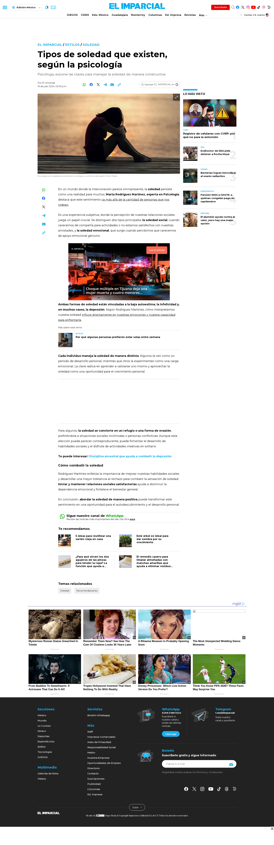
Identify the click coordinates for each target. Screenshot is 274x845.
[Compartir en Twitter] (98, 84)
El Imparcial (50, 45)
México (42, 715)
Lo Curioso (44, 725)
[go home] (49, 813)
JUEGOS (72, 14)
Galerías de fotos (48, 773)
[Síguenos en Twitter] (242, 6)
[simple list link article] (209, 114)
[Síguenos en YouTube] (253, 6)
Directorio (93, 768)
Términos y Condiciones (209, 772)
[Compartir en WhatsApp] (84, 84)
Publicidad (94, 783)
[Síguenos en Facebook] (237, 6)
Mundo (42, 720)
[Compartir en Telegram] (105, 84)
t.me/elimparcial (225, 713)
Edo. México (100, 14)
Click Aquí (170, 734)
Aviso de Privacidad (99, 742)
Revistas (190, 14)
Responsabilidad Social (101, 747)
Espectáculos (46, 741)
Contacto (93, 773)
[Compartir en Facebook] (91, 84)
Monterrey (138, 14)
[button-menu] (5, 7)
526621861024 (171, 713)
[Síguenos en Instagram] (248, 6)
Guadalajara (120, 14)
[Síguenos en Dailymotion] (269, 6)
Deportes (43, 736)
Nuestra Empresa (98, 757)
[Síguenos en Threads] (263, 6)
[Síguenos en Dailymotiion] (234, 789)
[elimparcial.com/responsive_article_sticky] (272, 829)
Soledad (91, 45)
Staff (90, 731)
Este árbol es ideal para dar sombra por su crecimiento (152, 539)
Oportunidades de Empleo (104, 763)
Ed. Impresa (173, 14)
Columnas (155, 14)
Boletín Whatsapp (98, 715)
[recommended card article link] (65, 340)
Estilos (72, 45)
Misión (91, 752)
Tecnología (45, 751)
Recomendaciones (86, 590)
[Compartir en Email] (112, 84)
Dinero (42, 731)
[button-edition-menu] (241, 14)
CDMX (85, 14)
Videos (42, 778)
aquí (132, 519)
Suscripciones (95, 778)
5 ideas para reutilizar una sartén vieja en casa (93, 537)
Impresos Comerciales (101, 736)
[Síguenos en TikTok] (258, 6)
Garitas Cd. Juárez (254, 15)
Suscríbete (220, 7)
